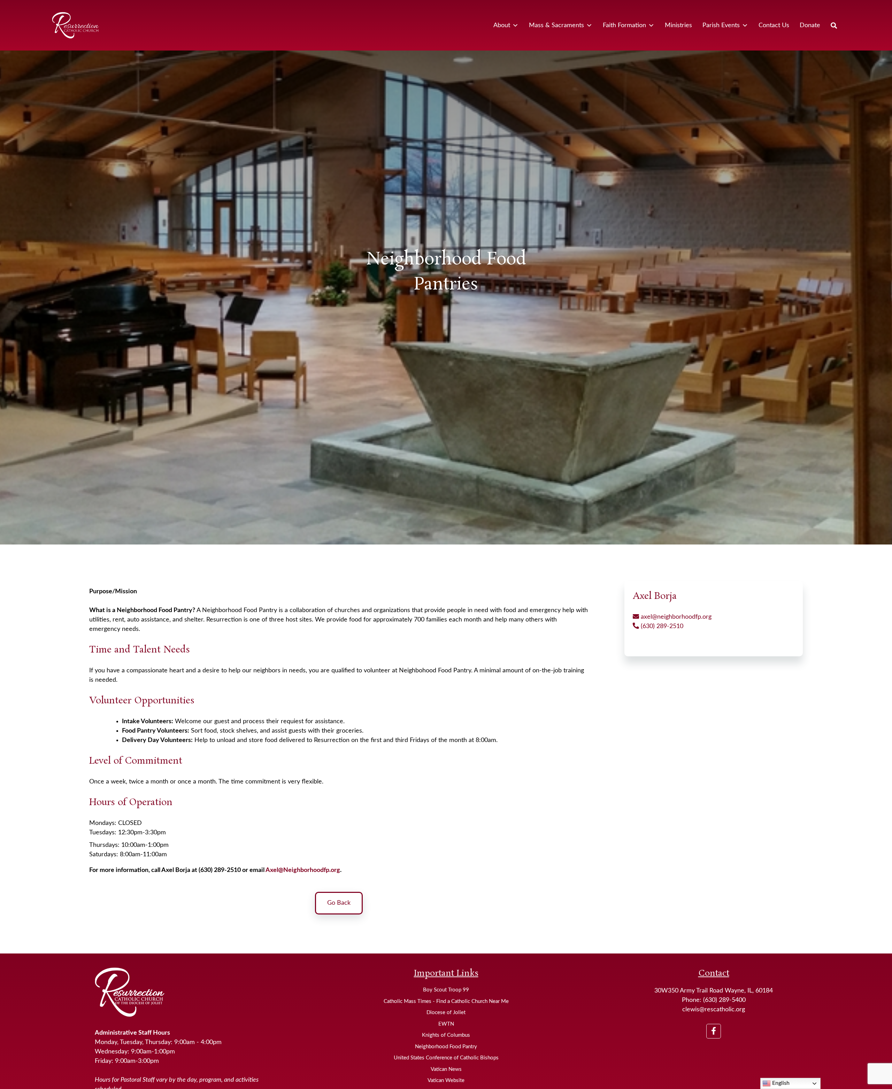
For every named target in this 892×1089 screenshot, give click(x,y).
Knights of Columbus (446, 1035)
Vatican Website (446, 1080)
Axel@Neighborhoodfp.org (303, 870)
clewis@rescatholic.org (713, 1009)
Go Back (339, 903)
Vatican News (446, 1069)
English (780, 1083)
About (501, 25)
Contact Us (774, 25)
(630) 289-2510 (661, 626)
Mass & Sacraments (556, 25)
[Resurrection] (75, 25)
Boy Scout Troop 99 (446, 990)
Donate (810, 25)
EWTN (446, 1024)
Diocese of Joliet (446, 1012)
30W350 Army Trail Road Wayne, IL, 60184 (713, 991)
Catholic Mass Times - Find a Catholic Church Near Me (446, 1001)
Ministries (678, 25)
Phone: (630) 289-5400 (714, 1000)
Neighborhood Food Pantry (446, 1046)
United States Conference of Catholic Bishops (446, 1057)
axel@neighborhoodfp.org (675, 617)
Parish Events (721, 25)
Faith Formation (624, 25)
